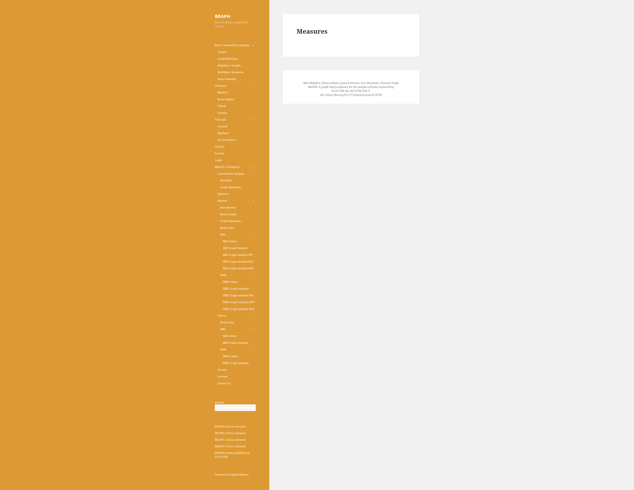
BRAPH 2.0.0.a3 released (230, 433)
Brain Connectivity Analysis (232, 45)
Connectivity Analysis (230, 173)
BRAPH (222, 16)
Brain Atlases (225, 99)
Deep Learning (226, 79)
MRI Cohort (230, 241)
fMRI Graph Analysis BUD (239, 309)
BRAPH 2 (223, 92)
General (222, 126)
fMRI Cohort (230, 282)
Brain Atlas (227, 228)
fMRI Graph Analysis (236, 288)
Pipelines (223, 133)
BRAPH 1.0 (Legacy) (227, 167)
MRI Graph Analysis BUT (238, 261)
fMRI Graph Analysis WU (238, 295)
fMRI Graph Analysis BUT (238, 302)
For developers (226, 140)
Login (218, 160)
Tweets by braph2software (232, 474)
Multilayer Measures (230, 72)
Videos (221, 315)
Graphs (222, 52)
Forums (219, 153)
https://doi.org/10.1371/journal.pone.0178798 (354, 95)
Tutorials (220, 119)
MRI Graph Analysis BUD (238, 268)
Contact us (223, 383)
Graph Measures (227, 59)
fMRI (223, 275)
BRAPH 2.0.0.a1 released (230, 446)
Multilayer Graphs (229, 65)
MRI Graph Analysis (235, 248)
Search (219, 402)
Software (220, 86)
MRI (222, 234)
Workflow (226, 180)
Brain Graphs (228, 214)
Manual (222, 201)
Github (221, 106)
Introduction (228, 207)
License (222, 113)
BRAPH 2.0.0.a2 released (230, 440)
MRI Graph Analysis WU (238, 255)
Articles (220, 146)
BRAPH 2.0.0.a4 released (230, 426)
